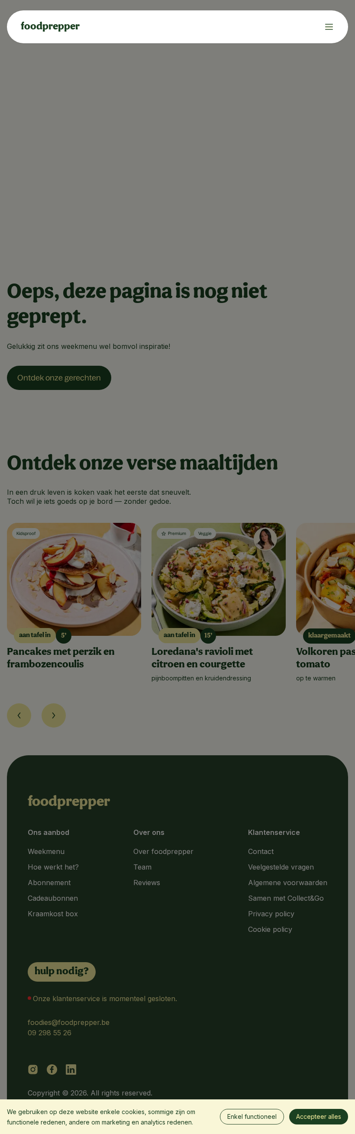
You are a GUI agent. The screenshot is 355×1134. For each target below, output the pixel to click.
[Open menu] (325, 26)
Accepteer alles (318, 1116)
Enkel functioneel (252, 1116)
